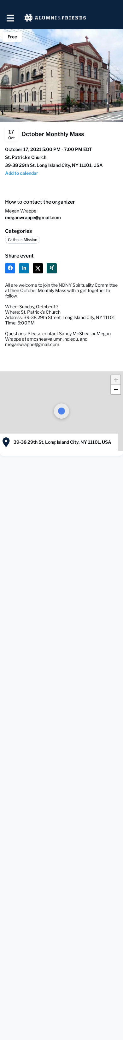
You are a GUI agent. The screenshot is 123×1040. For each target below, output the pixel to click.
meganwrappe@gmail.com (33, 217)
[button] (21, 173)
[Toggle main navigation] (10, 17)
